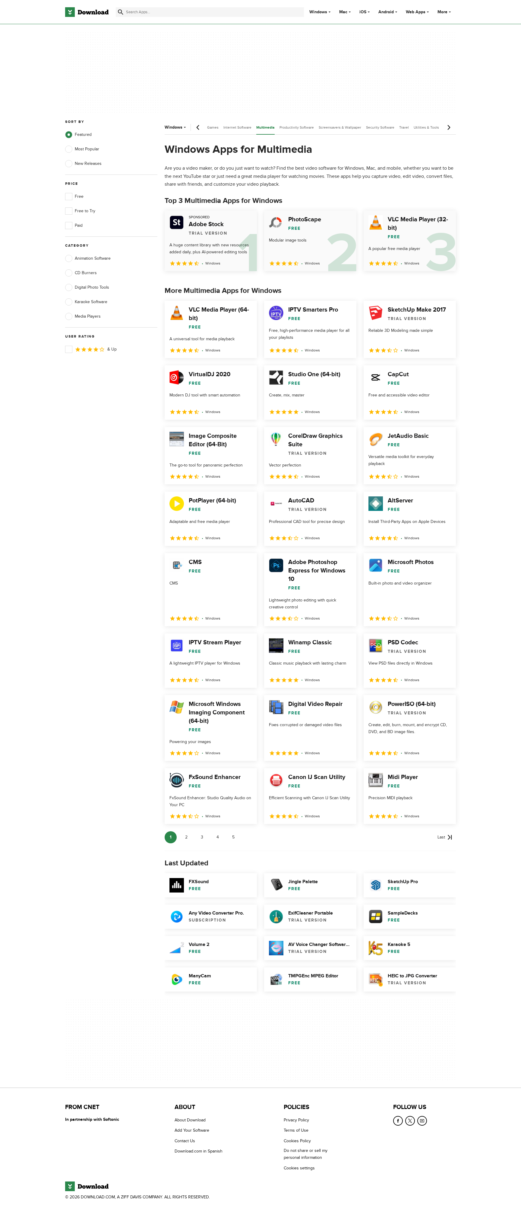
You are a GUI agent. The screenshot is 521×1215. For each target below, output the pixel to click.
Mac (343, 12)
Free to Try (85, 210)
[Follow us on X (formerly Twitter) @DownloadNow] (410, 1121)
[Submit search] (120, 12)
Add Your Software (192, 1130)
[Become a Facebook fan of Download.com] (398, 1121)
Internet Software (237, 127)
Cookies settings (299, 1167)
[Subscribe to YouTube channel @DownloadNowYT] (422, 1121)
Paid (79, 225)
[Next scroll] (448, 127)
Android (386, 12)
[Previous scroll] (198, 127)
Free (79, 196)
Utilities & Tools (426, 127)
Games (213, 127)
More (442, 11)
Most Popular (87, 149)
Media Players (88, 316)
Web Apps (415, 12)
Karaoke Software (91, 301)
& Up (112, 349)
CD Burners (86, 272)
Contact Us (185, 1140)
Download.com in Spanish (199, 1151)
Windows (318, 12)
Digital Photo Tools (92, 287)
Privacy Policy (296, 1120)
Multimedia (265, 127)
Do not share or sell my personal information (305, 1154)
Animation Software (93, 258)
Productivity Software (296, 127)
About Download (190, 1120)
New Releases (88, 163)
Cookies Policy (297, 1140)
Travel (404, 127)
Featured (83, 134)
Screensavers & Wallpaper (340, 127)
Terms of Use (296, 1130)
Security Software (380, 127)
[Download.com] (87, 12)
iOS (362, 12)
